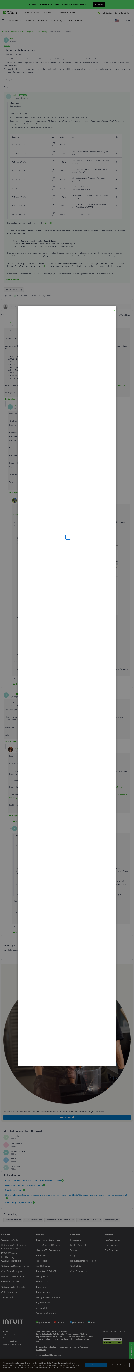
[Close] (113, 309)
